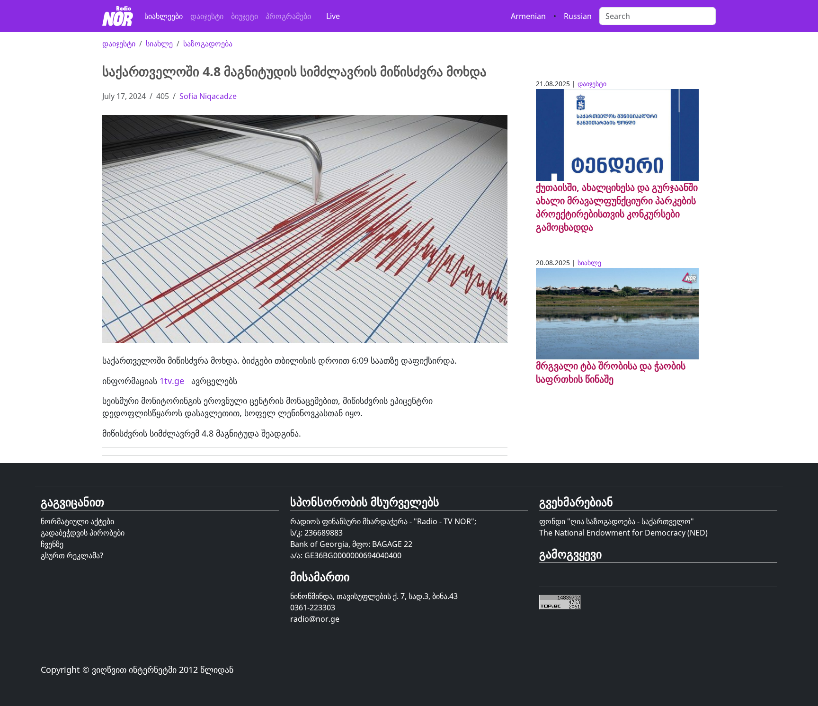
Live (333, 16)
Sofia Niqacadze (208, 96)
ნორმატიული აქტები (77, 521)
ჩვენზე (52, 544)
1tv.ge (172, 380)
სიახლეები (163, 16)
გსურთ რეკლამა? (72, 555)
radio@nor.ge (314, 619)
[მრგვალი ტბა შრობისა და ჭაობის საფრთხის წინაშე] (617, 313)
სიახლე (159, 43)
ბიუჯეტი (244, 16)
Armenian (528, 16)
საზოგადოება (207, 43)
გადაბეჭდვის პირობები (82, 532)
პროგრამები (288, 16)
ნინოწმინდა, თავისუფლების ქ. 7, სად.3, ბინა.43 (374, 596)
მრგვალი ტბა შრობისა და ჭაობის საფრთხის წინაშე (610, 372)
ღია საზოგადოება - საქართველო (630, 521)
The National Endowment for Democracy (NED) (623, 532)
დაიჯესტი (206, 16)
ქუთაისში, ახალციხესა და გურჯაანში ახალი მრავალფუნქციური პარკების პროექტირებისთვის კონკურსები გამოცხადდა (617, 207)
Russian (578, 16)
